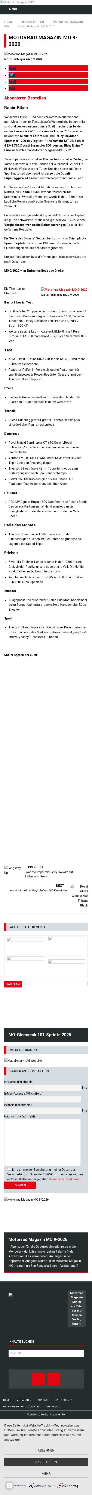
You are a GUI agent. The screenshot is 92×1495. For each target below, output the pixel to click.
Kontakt (43, 1400)
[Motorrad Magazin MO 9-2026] (46, 1214)
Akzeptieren (46, 1462)
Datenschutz (63, 1400)
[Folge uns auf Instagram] (53, 1379)
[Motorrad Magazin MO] (17, 2)
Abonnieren (15, 98)
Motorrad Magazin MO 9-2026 (38, 1239)
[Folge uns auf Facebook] (38, 1379)
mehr (46, 1473)
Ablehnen (46, 1450)
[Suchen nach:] (46, 1353)
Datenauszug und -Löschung (22, 1406)
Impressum (54, 1406)
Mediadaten (23, 1400)
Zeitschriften (32, 22)
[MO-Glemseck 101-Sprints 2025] (46, 1004)
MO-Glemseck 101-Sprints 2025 (40, 1034)
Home (6, 1400)
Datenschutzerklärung (65, 1179)
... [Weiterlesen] (67, 1265)
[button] (12, 68)
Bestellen (37, 98)
